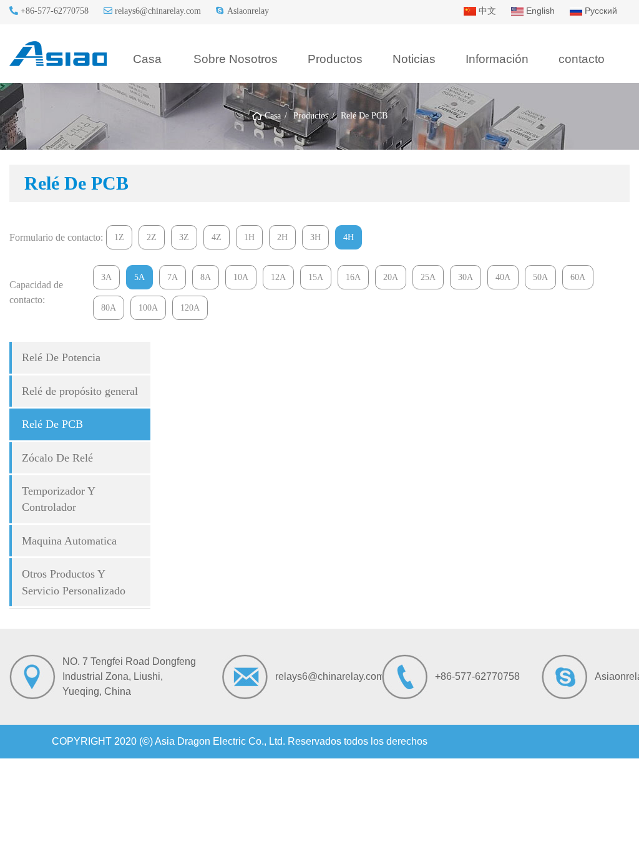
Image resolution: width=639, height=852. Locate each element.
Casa (147, 58)
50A (540, 277)
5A (139, 277)
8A (205, 277)
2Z (152, 237)
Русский (599, 11)
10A (240, 277)
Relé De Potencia (61, 357)
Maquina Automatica (69, 541)
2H (282, 237)
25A (428, 277)
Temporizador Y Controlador (58, 499)
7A (172, 277)
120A (190, 307)
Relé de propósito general (80, 391)
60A (577, 277)
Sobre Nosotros (235, 58)
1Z (119, 237)
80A (108, 307)
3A (106, 277)
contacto (582, 58)
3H (315, 237)
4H (348, 237)
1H (249, 237)
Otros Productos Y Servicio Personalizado (73, 582)
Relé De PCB (52, 424)
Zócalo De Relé (57, 458)
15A (315, 277)
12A (278, 277)
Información (497, 58)
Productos (335, 58)
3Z (184, 237)
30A (465, 277)
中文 (486, 11)
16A (353, 277)
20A (390, 277)
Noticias (414, 58)
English (539, 11)
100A (148, 307)
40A (502, 277)
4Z (217, 237)
